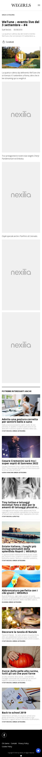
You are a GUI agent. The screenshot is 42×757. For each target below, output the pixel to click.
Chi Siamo (5, 743)
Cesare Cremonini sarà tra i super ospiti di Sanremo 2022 (20, 462)
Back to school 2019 (14, 712)
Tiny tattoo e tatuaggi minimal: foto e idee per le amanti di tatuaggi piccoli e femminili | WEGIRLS (19, 505)
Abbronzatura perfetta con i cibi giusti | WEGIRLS (20, 591)
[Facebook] (3, 734)
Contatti (14, 743)
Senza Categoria (8, 15)
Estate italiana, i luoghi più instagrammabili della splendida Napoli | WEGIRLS (19, 549)
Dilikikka (5, 602)
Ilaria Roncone (7, 472)
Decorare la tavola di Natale (19, 632)
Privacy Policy (23, 743)
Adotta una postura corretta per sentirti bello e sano (20, 420)
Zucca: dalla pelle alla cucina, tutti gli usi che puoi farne (20, 672)
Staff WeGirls (6, 30)
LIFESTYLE (16, 516)
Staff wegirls (7, 431)
